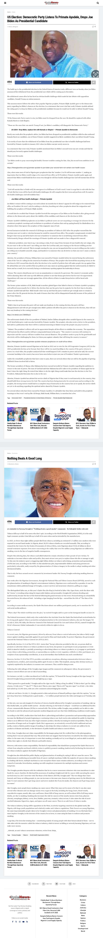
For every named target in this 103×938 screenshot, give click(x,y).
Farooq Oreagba (16, 835)
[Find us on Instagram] (20, 922)
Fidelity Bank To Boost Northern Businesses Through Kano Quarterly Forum (51, 902)
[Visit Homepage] (51, 3)
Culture (83, 905)
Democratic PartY (17, 398)
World (83, 931)
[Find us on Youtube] (23, 922)
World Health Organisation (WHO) (39, 835)
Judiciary (83, 908)
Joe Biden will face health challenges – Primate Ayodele (31, 199)
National (83, 913)
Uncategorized (83, 928)
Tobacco (25, 835)
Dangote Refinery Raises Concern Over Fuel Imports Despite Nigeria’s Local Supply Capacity (51, 918)
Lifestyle (83, 910)
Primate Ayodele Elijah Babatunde (62, 398)
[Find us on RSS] (27, 922)
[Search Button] (98, 3)
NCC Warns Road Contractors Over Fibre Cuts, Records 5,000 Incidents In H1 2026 (40, 425)
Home (9, 12)
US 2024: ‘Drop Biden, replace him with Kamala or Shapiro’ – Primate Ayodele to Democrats (44, 130)
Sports (83, 926)
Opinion (83, 918)
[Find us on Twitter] (16, 922)
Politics (83, 921)
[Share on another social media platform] (93, 82)
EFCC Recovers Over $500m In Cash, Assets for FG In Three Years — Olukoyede (86, 425)
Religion (15, 26)
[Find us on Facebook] (12, 922)
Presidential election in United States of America (37, 398)
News (13, 12)
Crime (83, 902)
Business (11, 419)
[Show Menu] (5, 3)
